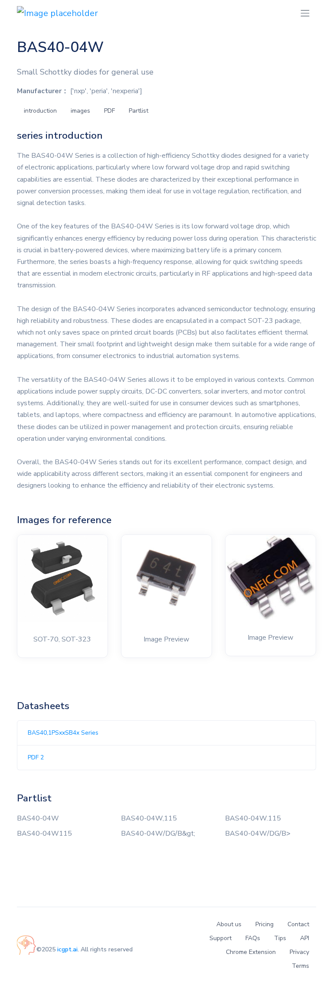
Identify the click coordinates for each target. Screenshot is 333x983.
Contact (298, 924)
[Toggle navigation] (305, 13)
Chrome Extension (251, 952)
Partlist (138, 111)
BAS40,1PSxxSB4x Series (63, 733)
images (80, 111)
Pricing (264, 924)
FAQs (252, 938)
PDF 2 (36, 757)
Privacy (299, 952)
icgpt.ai (67, 949)
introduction (40, 111)
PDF (109, 111)
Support (220, 938)
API (304, 938)
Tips (280, 938)
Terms (300, 966)
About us (229, 924)
